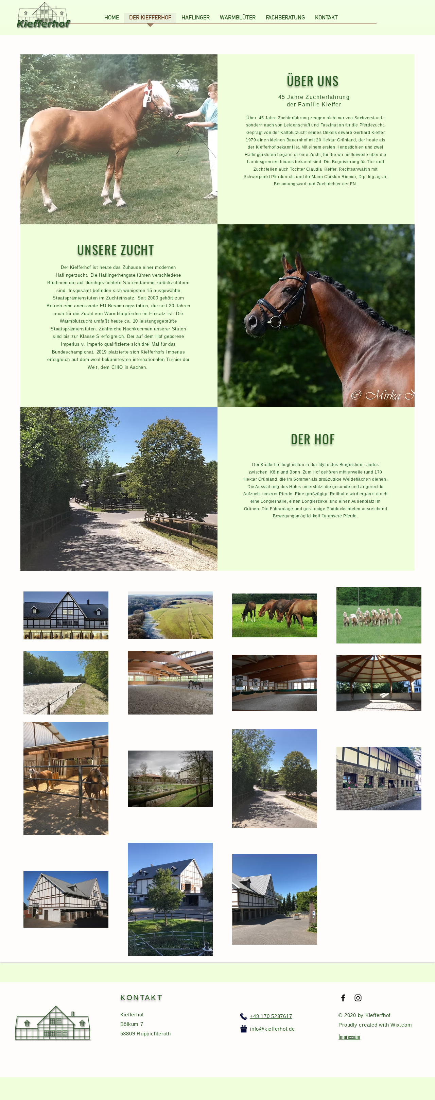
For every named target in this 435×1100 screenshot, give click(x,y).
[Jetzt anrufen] (243, 1016)
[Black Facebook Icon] (343, 997)
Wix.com (401, 1025)
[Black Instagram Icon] (358, 997)
